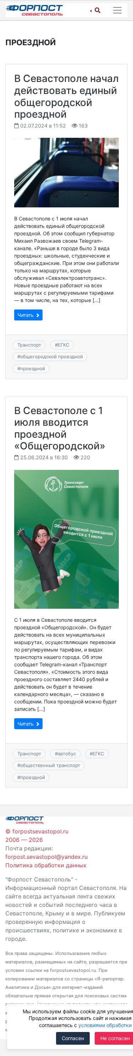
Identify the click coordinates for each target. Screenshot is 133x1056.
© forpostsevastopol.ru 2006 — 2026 (36, 835)
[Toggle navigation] (117, 10)
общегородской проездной (51, 356)
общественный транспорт (50, 765)
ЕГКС (63, 345)
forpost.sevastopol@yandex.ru (46, 856)
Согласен (73, 1038)
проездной (32, 368)
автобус (67, 753)
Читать (26, 315)
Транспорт (29, 345)
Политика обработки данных (46, 865)
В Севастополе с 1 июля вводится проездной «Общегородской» (59, 428)
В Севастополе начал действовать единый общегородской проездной (66, 96)
